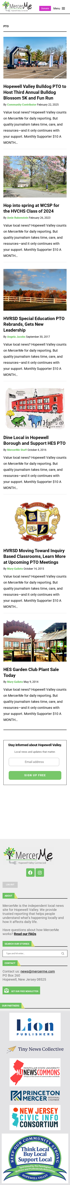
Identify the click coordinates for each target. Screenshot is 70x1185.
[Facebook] (30, 872)
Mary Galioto (15, 568)
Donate (45, 8)
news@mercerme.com (38, 971)
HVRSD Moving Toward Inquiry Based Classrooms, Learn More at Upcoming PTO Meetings (34, 556)
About (8, 895)
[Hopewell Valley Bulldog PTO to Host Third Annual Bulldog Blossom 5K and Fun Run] (35, 57)
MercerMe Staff (17, 449)
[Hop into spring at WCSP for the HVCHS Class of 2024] (35, 177)
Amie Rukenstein (17, 217)
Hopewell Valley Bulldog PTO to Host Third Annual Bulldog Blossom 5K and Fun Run (34, 92)
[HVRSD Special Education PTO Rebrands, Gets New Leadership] (35, 290)
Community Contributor (21, 104)
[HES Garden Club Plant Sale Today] (35, 641)
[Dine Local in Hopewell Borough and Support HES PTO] (35, 409)
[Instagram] (40, 872)
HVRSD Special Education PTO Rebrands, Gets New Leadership (34, 324)
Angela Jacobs (16, 336)
